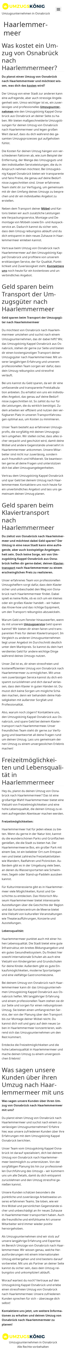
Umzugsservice (34, 624)
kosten (32, 86)
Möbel (45, 208)
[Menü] (58, 9)
